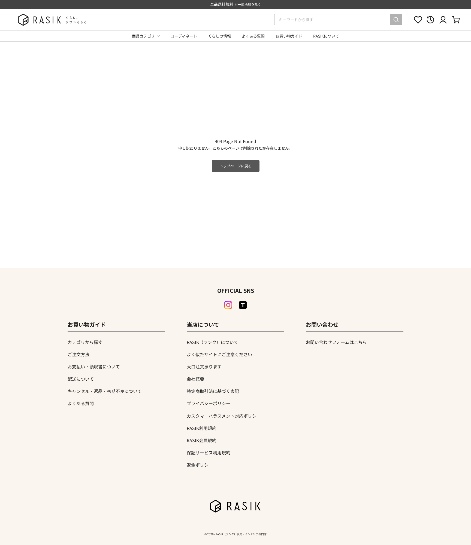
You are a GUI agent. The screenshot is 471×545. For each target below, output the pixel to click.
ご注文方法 (78, 354)
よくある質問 (253, 36)
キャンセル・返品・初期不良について (105, 391)
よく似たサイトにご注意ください (219, 354)
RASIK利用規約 (201, 428)
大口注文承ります (204, 366)
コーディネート (184, 36)
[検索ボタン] (396, 19)
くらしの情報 (219, 36)
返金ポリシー (200, 464)
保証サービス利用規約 (208, 452)
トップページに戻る (236, 165)
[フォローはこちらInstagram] (228, 305)
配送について (81, 378)
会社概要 (195, 378)
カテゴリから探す (85, 342)
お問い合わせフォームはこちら (336, 342)
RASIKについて (326, 36)
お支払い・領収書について (94, 366)
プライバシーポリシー (208, 403)
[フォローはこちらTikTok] (243, 305)
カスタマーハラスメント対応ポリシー (224, 415)
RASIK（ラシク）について (212, 342)
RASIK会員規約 (201, 440)
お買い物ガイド (289, 36)
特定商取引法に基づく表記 (213, 391)
